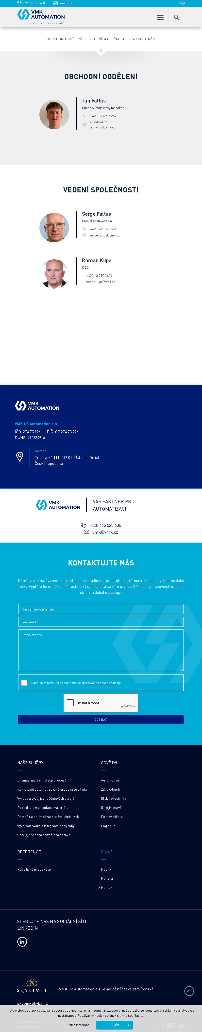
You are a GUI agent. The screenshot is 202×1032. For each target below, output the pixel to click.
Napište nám (144, 39)
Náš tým (107, 869)
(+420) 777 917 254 (102, 115)
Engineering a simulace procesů (42, 780)
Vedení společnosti (107, 39)
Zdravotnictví (111, 789)
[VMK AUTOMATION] (41, 16)
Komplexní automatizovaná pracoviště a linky (52, 789)
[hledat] (176, 17)
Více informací (79, 1024)
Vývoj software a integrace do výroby (45, 825)
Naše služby (30, 762)
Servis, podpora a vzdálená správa (43, 834)
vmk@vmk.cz (67, 3)
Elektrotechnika (113, 798)
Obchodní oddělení (64, 39)
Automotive (110, 780)
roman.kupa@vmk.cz (100, 281)
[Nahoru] (189, 991)
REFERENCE (29, 851)
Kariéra (107, 878)
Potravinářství (112, 816)
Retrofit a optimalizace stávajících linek (48, 816)
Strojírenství (111, 807)
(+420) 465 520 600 (102, 229)
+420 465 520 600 (34, 3)
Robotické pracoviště (34, 869)
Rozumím (112, 1025)
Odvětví (109, 762)
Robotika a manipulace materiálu (42, 807)
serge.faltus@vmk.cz (104, 235)
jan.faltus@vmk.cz (102, 127)
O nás (107, 851)
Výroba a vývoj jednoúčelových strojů (45, 798)
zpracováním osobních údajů (101, 683)
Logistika (108, 825)
